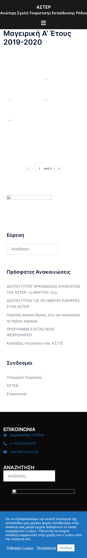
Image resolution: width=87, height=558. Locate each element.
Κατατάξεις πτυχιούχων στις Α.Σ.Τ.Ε (35, 343)
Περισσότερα (46, 548)
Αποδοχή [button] (66, 548)
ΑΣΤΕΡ (43, 7)
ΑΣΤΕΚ (13, 386)
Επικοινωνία (17, 394)
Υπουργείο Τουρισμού (24, 377)
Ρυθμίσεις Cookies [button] (20, 548)
